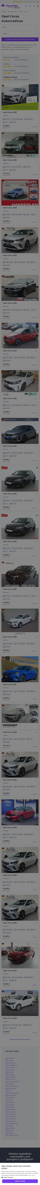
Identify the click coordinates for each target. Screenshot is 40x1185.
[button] (20, 1177)
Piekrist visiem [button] (20, 1181)
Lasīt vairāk (31, 1175)
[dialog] (20, 1174)
